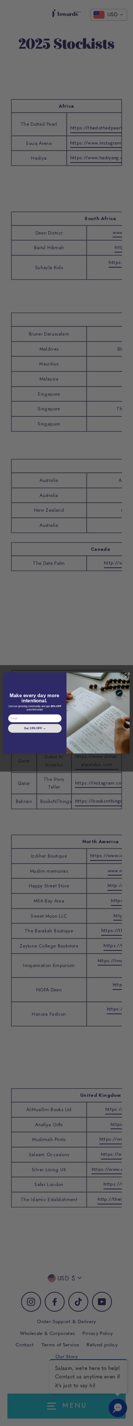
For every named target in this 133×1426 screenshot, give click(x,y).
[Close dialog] (125, 676)
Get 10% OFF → (35, 728)
